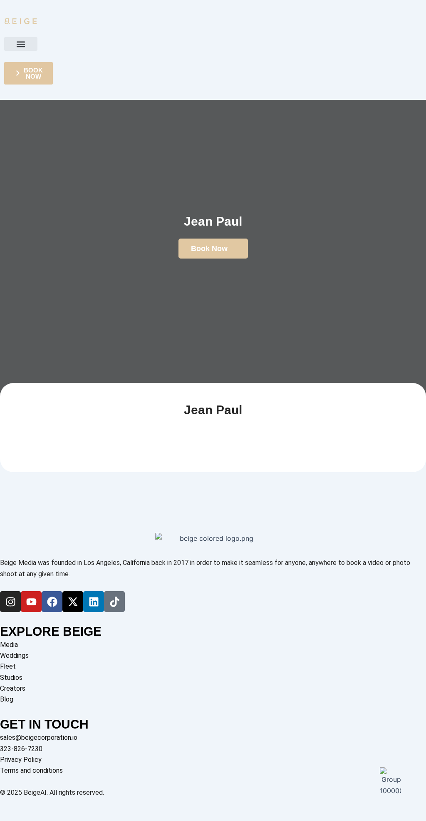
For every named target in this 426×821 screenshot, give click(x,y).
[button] (20, 44)
